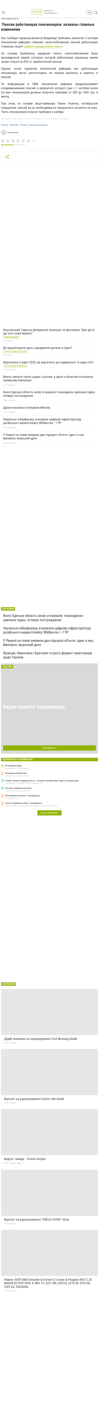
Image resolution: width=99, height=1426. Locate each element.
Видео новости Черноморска (34, 707)
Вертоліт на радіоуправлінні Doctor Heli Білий (34, 1099)
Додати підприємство (49, 813)
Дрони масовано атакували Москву (26, 407)
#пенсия (4, 125)
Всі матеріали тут (49, 748)
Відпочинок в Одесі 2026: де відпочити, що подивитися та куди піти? (48, 362)
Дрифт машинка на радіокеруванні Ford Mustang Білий (40, 1039)
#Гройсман (13, 125)
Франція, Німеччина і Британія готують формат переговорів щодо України (47, 655)
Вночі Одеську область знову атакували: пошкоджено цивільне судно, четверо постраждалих (49, 394)
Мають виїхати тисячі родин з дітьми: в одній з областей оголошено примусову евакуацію (48, 378)
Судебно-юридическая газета (43, 46)
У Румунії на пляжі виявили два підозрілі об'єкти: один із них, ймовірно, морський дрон (43, 436)
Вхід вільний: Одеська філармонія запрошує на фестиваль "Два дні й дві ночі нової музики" (48, 331)
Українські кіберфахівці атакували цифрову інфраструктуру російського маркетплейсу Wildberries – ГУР (42, 421)
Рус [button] (89, 12)
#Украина (24, 125)
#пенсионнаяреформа (38, 125)
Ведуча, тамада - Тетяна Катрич (25, 1159)
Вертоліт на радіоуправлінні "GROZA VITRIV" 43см (36, 1219)
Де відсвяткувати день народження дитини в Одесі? (37, 348)
